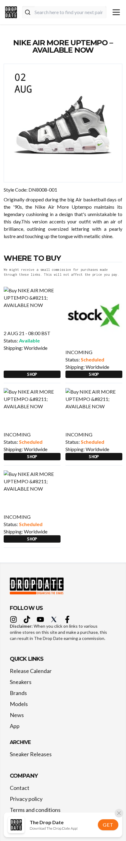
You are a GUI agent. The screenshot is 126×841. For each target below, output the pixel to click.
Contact (19, 787)
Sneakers (20, 681)
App (15, 726)
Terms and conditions (35, 809)
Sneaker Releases (31, 754)
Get (108, 825)
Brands (18, 693)
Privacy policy (26, 798)
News (17, 715)
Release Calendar (31, 670)
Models (19, 704)
